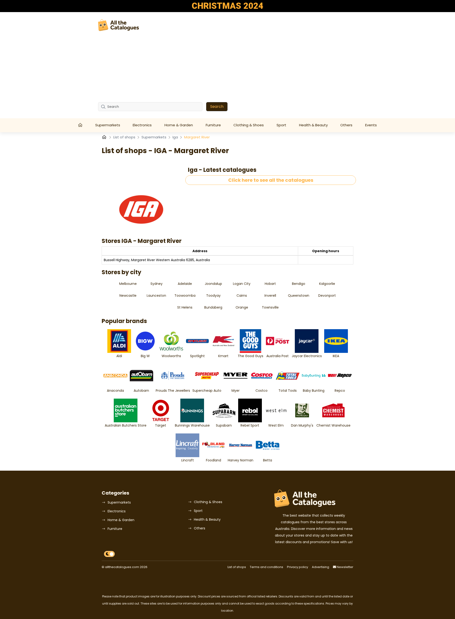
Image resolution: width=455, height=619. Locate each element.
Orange (242, 307)
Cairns (242, 295)
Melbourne (128, 283)
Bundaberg (213, 307)
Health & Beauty (313, 125)
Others (346, 125)
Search (216, 106)
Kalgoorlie (327, 283)
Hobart (270, 283)
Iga (176, 137)
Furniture (213, 125)
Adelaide (185, 283)
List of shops (124, 137)
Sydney (156, 283)
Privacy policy (297, 567)
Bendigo (298, 283)
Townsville (270, 307)
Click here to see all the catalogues (270, 180)
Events (371, 125)
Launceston (156, 295)
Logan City (241, 283)
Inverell (270, 295)
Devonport (327, 295)
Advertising (320, 567)
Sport (281, 125)
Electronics (142, 125)
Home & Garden (178, 125)
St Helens (184, 307)
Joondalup (213, 283)
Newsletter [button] (344, 567)
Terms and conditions (266, 567)
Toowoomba (185, 295)
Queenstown (298, 295)
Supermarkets (107, 125)
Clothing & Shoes (248, 125)
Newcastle (127, 295)
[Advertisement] (227, 66)
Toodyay (213, 295)
